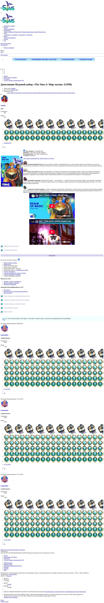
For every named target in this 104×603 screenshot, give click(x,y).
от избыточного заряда (21, 270)
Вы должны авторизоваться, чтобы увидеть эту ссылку (39, 158)
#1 (4, 147)
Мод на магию (8, 293)
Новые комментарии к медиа (30, 32)
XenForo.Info (13, 574)
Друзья (6, 39)
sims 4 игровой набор (35, 93)
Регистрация (4, 55)
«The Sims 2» (22, 35)
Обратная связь (8, 563)
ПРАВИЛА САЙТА (9, 26)
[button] (5, 33)
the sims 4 (54, 93)
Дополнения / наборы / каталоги (44, 59)
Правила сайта (8, 564)
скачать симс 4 (62, 93)
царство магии (71, 93)
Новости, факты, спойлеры (11, 283)
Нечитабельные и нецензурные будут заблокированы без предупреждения (65, 591)
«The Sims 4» (7, 35)
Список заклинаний (9, 271)
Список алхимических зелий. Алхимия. (15, 273)
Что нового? (7, 30)
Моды (5, 36)
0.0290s (9, 584)
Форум (6, 27)
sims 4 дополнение (24, 93)
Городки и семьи (85, 59)
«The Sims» (29, 35)
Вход (2, 52)
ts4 (57, 93)
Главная (6, 568)
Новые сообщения (9, 29)
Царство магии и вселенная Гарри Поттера (16, 291)
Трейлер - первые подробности (12, 281)
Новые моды (42, 32)
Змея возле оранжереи (10, 284)
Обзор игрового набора (10, 262)
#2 (4, 393)
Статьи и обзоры (68, 59)
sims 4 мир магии (46, 93)
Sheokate (9, 576)
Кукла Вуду (7, 290)
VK (5, 40)
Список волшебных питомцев (12, 274)
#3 (4, 468)
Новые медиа (18, 32)
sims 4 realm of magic (13, 93)
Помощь (6, 567)
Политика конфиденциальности (13, 565)
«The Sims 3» (15, 35)
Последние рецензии (10, 38)
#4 (4, 544)
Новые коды (7, 264)
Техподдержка (20, 59)
